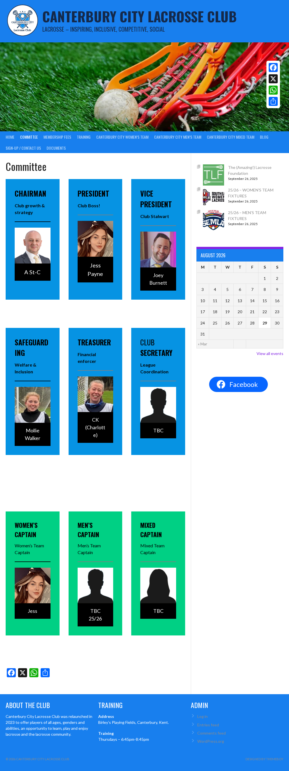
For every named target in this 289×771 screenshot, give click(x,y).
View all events (270, 353)
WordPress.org (210, 741)
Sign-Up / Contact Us (23, 148)
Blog (264, 137)
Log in (202, 716)
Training (84, 137)
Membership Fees (57, 137)
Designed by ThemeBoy (264, 759)
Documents (56, 148)
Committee (29, 137)
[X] (273, 78)
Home (10, 137)
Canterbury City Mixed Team (230, 137)
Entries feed (208, 724)
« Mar (202, 343)
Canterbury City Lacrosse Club (139, 16)
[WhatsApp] (273, 90)
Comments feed (211, 733)
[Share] (273, 101)
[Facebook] (273, 67)
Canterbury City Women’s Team (122, 137)
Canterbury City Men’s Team (177, 137)
